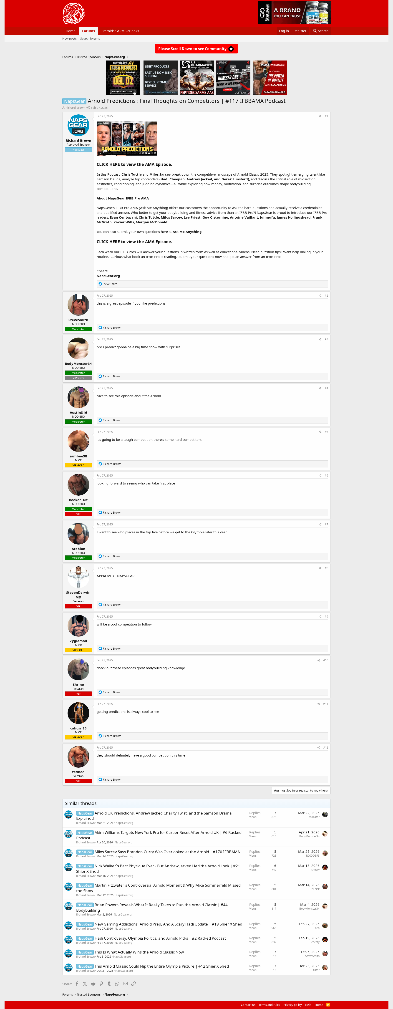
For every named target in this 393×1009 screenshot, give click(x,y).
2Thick (315, 889)
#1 (326, 116)
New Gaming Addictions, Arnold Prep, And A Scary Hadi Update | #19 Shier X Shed (168, 924)
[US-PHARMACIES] (197, 77)
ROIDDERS (313, 856)
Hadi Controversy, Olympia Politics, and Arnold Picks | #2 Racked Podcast (160, 938)
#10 (325, 660)
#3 (326, 339)
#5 (326, 432)
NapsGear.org (124, 823)
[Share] (320, 116)
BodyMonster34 (309, 836)
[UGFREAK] (233, 77)
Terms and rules (269, 1005)
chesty (315, 870)
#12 (325, 747)
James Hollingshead (294, 217)
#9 (326, 616)
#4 (326, 388)
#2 (326, 296)
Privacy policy (292, 1005)
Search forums (90, 38)
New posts (69, 38)
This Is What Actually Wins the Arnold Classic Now (139, 952)
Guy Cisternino (215, 217)
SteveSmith (312, 956)
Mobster (314, 817)
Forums (88, 30)
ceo (317, 928)
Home (70, 30)
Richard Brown (75, 108)
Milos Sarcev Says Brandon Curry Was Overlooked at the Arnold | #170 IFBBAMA (167, 851)
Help (308, 1005)
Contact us (248, 1005)
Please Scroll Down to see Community (192, 48)
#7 (326, 524)
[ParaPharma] (270, 77)
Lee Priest (192, 217)
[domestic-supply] (161, 77)
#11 (325, 704)
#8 (326, 568)
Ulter (316, 970)
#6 (326, 475)
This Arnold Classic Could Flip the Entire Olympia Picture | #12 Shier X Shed (162, 966)
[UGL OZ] (123, 77)
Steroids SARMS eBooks (120, 30)
